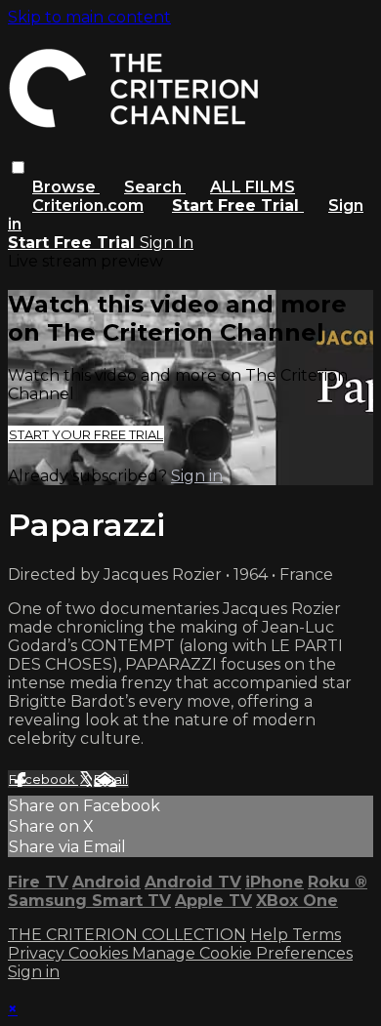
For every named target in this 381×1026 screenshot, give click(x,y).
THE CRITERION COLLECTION (127, 934)
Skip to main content (89, 17)
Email (111, 779)
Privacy (38, 953)
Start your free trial (86, 434)
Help (271, 934)
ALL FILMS (252, 187)
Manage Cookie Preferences (242, 953)
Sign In (166, 242)
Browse (66, 187)
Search (155, 187)
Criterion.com (88, 205)
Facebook (43, 779)
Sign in (197, 476)
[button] (18, 167)
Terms (316, 934)
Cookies (100, 953)
